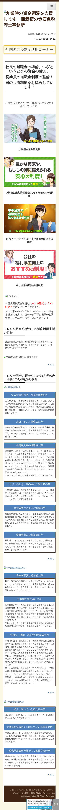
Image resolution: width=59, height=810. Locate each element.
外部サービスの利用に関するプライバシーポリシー (32, 790)
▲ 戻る (51, 365)
